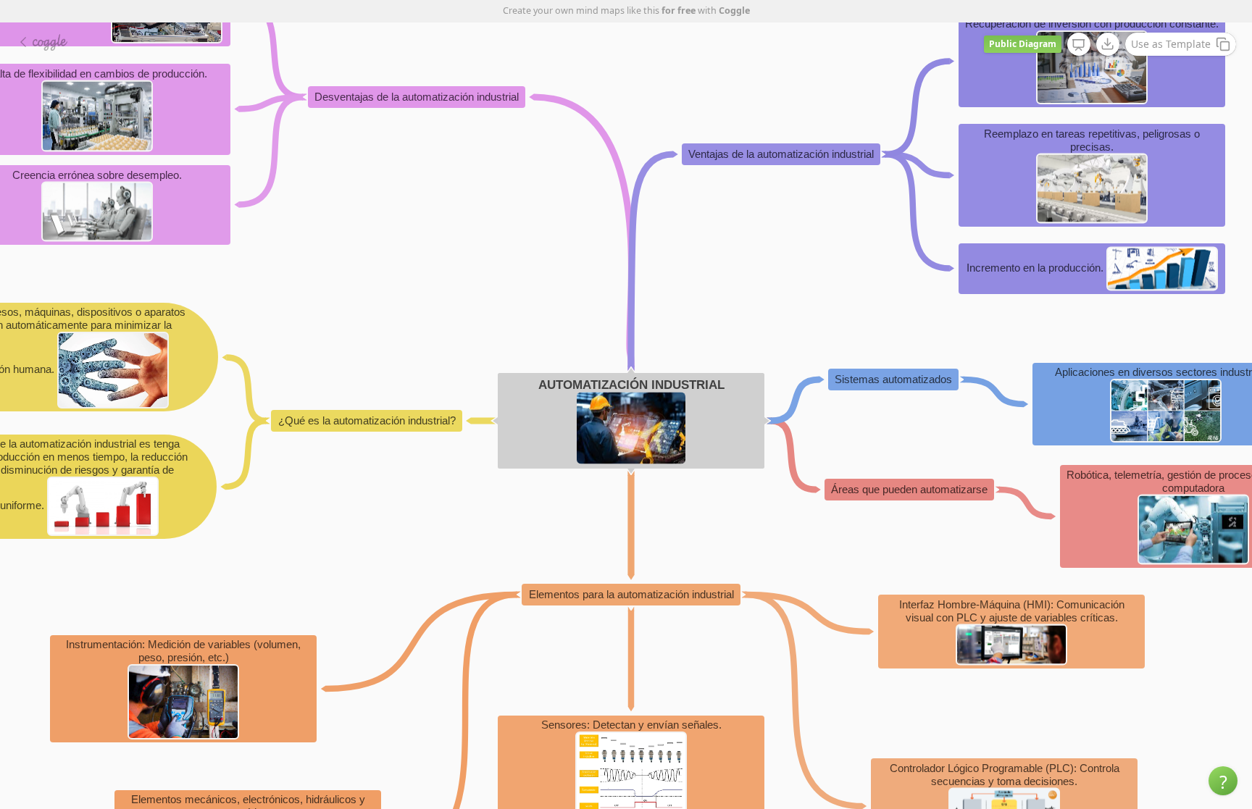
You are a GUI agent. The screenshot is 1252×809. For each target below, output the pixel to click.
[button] (1223, 780)
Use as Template (1171, 44)
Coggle (734, 10)
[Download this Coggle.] (1107, 44)
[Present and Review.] (1078, 44)
